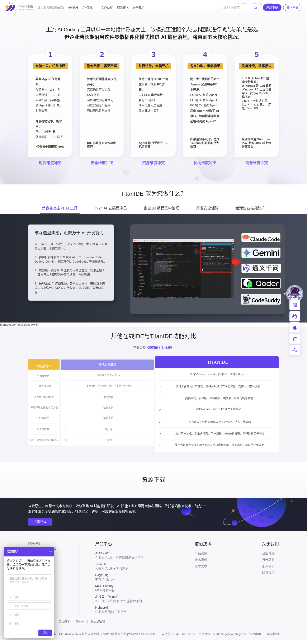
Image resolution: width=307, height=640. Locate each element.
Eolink (80, 621)
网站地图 (273, 634)
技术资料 (201, 559)
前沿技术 (123, 7)
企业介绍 (268, 553)
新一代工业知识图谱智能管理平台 (118, 599)
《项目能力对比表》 (160, 347)
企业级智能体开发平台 (111, 610)
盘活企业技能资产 (250, 208)
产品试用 (201, 553)
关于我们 (139, 7)
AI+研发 (73, 7)
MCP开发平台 (105, 588)
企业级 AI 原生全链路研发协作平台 (119, 555)
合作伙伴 (107, 7)
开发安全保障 (207, 208)
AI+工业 (87, 7)
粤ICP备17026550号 (141, 634)
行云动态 (268, 559)
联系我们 (268, 572)
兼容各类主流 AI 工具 (59, 208)
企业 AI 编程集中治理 (161, 208)
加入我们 (268, 566)
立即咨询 (40, 521)
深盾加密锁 (97, 621)
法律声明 (255, 634)
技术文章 (201, 566)
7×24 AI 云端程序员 (110, 208)
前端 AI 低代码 (105, 577)
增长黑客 (64, 621)
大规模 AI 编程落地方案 (111, 566)
